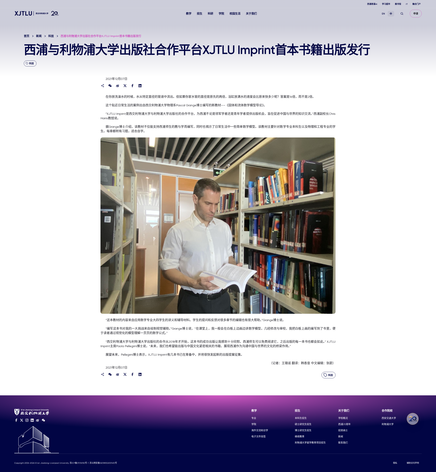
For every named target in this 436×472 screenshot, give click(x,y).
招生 (199, 13)
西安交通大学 (389, 418)
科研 (210, 13)
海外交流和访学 (259, 430)
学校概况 (343, 418)
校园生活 (235, 13)
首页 (26, 36)
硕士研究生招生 (303, 424)
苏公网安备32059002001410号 (103, 463)
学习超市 (386, 4)
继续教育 (299, 436)
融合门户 (416, 4)
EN (383, 13)
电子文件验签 (258, 436)
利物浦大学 (388, 424)
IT (407, 4)
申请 (415, 13)
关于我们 (251, 13)
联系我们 (343, 442)
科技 (51, 36)
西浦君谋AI (372, 4)
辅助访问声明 (413, 463)
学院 (221, 13)
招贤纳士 (343, 430)
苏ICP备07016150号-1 (79, 463)
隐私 (395, 463)
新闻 (39, 36)
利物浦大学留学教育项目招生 (310, 442)
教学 (188, 13)
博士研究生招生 (303, 430)
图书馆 (398, 4)
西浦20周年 (344, 424)
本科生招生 (301, 418)
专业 (253, 418)
